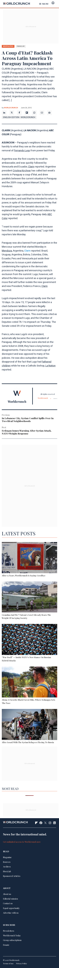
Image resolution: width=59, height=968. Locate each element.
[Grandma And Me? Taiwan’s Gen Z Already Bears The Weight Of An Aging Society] (29, 597)
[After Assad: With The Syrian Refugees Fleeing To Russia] (29, 725)
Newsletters (8, 930)
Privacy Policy (21, 963)
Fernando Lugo (22, 150)
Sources (6, 862)
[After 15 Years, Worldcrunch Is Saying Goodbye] (29, 558)
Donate (6, 945)
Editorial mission (10, 898)
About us (7, 894)
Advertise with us (11, 912)
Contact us (8, 903)
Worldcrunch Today (12, 935)
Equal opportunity (11, 908)
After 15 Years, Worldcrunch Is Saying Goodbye (23, 575)
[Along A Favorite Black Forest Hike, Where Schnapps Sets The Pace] (29, 682)
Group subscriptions (12, 940)
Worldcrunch (11, 108)
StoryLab (7, 871)
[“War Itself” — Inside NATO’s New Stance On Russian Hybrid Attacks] (29, 640)
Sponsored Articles (11, 876)
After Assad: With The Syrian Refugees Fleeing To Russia (28, 742)
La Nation (50, 365)
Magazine (7, 857)
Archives (7, 866)
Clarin (31, 166)
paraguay (21, 46)
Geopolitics (8, 46)
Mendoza (7, 250)
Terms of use (8, 963)
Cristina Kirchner (22, 170)
